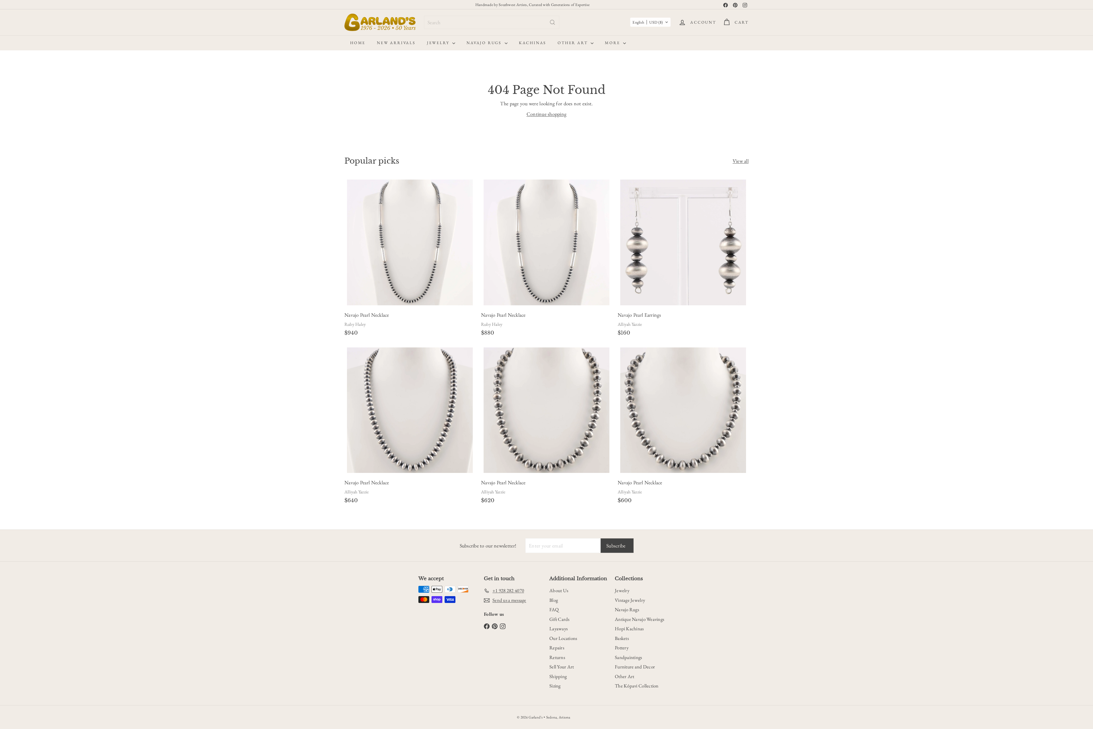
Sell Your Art (561, 667)
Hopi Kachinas (629, 628)
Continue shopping (547, 114)
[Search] (552, 22)
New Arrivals (396, 42)
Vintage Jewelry (630, 600)
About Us (558, 590)
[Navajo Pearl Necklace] (409, 259)
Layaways (558, 628)
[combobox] (491, 22)
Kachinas (532, 42)
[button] (650, 22)
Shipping (558, 676)
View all (741, 161)
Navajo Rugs (485, 42)
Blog (553, 600)
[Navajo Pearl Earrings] (683, 259)
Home (357, 42)
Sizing (555, 686)
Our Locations (563, 638)
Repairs (556, 647)
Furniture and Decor (635, 667)
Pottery (621, 647)
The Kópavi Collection (637, 686)
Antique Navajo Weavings (639, 619)
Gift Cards (559, 619)
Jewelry (439, 42)
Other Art (573, 42)
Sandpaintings (628, 657)
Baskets (622, 638)
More (613, 42)
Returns (557, 657)
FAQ (554, 609)
